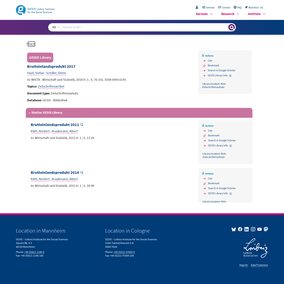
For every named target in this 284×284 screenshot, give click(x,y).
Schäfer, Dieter (56, 73)
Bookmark (213, 65)
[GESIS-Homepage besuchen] (35, 10)
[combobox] (142, 27)
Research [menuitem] (227, 14)
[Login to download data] (198, 7)
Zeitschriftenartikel (51, 86)
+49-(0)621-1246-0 (34, 252)
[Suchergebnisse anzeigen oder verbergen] (231, 27)
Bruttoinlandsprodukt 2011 (55, 125)
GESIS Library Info (218, 75)
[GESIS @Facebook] (240, 229)
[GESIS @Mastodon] (265, 229)
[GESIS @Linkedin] (247, 229)
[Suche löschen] (225, 27)
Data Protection (259, 265)
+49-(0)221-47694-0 (124, 252)
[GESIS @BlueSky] (234, 229)
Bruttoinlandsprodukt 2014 (55, 172)
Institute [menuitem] (254, 14)
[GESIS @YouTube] (260, 229)
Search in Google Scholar (222, 70)
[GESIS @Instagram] (253, 229)
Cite (210, 60)
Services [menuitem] (202, 14)
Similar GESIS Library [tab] (46, 113)
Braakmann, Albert (65, 131)
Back (31, 44)
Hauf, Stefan (35, 73)
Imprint (243, 265)
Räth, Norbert (40, 131)
